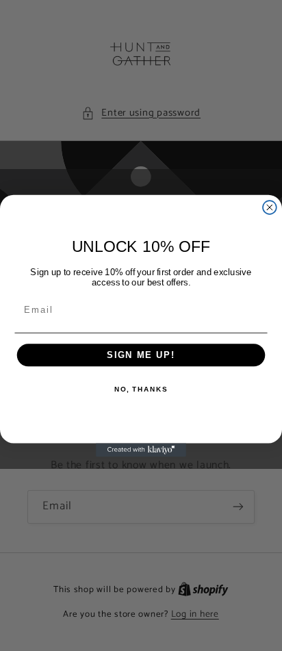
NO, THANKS (141, 389)
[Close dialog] (270, 207)
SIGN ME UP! (141, 354)
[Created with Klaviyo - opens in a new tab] (141, 450)
